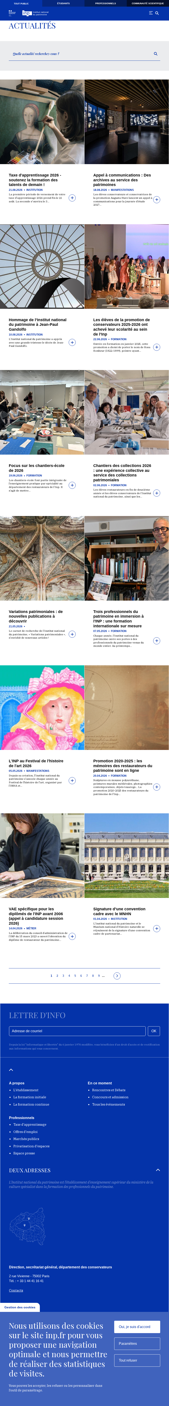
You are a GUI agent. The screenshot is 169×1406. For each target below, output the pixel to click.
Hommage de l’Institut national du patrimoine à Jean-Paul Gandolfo (37, 325)
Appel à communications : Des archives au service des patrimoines (122, 180)
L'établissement (26, 1090)
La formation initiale (29, 1097)
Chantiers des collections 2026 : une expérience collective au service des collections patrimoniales (122, 472)
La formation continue (31, 1104)
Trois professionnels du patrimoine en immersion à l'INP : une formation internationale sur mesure (118, 618)
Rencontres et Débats (108, 1090)
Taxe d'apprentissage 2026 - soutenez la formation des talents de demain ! (35, 180)
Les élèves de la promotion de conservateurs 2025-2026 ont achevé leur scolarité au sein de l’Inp (121, 327)
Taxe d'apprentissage (29, 1124)
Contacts (16, 1290)
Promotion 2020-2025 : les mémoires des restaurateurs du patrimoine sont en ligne (122, 766)
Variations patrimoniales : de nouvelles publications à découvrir (36, 616)
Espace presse (24, 1153)
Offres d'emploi (25, 1132)
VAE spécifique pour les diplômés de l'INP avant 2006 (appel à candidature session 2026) (36, 916)
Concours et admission (110, 1097)
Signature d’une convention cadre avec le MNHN (119, 911)
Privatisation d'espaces (31, 1146)
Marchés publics (26, 1139)
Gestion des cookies (19, 1307)
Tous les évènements (108, 1104)
